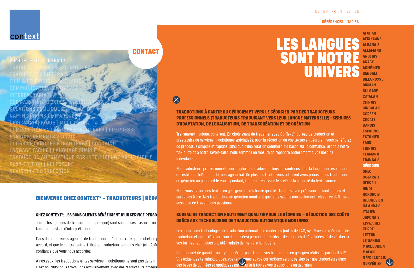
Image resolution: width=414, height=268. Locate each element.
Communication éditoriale (44, 88)
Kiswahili (371, 223)
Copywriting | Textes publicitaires (56, 102)
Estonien (371, 137)
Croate (369, 120)
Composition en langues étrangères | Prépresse (73, 130)
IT (341, 11)
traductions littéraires (42, 75)
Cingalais (372, 108)
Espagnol (371, 131)
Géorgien (371, 166)
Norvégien (372, 264)
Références (333, 22)
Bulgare (370, 91)
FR (334, 11)
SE (357, 11)
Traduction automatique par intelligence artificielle (81, 158)
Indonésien (373, 200)
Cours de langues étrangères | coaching (63, 144)
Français (371, 160)
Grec (367, 171)
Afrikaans (372, 39)
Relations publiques (36, 109)
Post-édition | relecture (42, 164)
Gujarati (371, 177)
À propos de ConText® (38, 61)
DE (317, 11)
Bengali (370, 73)
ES (349, 11)
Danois (369, 125)
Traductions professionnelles (50, 68)
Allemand (372, 50)
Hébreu (369, 183)
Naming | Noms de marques (44, 116)
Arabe (368, 62)
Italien (369, 212)
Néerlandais (374, 258)
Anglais (370, 56)
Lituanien (371, 240)
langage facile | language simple (53, 151)
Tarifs (353, 22)
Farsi (367, 143)
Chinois (369, 102)
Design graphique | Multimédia (49, 123)
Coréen (369, 114)
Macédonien (374, 246)
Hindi (367, 189)
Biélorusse (373, 79)
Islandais (372, 206)
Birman (369, 85)
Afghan (369, 33)
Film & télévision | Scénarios (47, 81)
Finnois (369, 148)
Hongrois (371, 194)
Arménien (371, 68)
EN (325, 11)
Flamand (371, 154)
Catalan (370, 97)
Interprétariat (30, 95)
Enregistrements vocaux (42, 137)
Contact (145, 52)
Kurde (368, 229)
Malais (369, 252)
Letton (369, 235)
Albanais (371, 45)
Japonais (371, 217)
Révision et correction (40, 171)
